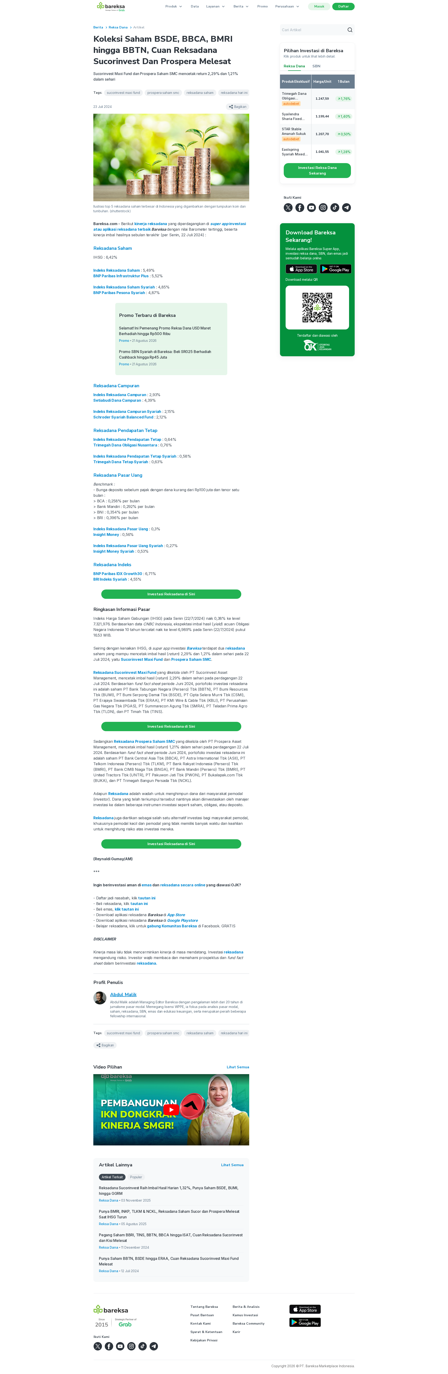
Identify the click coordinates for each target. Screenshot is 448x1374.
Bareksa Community (248, 1323)
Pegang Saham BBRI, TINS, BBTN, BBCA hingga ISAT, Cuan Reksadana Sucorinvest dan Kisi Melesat (171, 1238)
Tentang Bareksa (204, 1307)
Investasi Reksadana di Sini (171, 594)
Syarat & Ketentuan (206, 1332)
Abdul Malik (123, 994)
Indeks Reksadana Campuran (119, 394)
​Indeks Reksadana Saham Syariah (124, 287)
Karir (236, 1332)
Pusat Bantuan (202, 1315)
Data (195, 6)
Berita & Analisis (246, 1307)
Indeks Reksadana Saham (116, 270)
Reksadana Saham (112, 248)
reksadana (235, 648)
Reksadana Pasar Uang (117, 475)
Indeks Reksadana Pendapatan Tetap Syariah (134, 456)
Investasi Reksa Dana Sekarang (317, 170)
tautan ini (146, 898)
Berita (98, 27)
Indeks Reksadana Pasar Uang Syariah (128, 545)
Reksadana (103, 672)
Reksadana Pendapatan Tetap (125, 430)
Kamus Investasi (245, 1315)
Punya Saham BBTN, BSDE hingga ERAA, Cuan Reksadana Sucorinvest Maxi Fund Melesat (168, 1261)
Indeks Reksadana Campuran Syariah (127, 411)
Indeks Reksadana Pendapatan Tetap (127, 439)
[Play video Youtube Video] (171, 1109)
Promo (262, 6)
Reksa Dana (118, 27)
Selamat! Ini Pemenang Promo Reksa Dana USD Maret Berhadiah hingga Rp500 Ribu (165, 331)
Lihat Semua (238, 1067)
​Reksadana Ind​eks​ (112, 565)
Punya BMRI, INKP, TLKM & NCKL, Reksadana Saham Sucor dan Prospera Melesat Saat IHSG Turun (169, 1214)
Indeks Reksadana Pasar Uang (120, 529)
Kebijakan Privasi (203, 1340)
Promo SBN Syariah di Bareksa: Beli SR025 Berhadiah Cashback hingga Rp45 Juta (165, 354)
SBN (316, 66)
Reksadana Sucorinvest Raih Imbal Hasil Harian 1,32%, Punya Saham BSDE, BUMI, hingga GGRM (168, 1191)
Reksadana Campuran (116, 386)
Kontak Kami (200, 1323)
